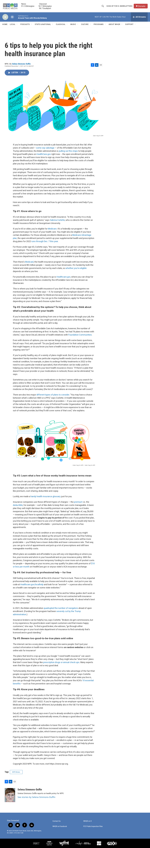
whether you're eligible (76, 268)
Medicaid (29, 262)
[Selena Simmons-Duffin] (10, 795)
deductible (18, 505)
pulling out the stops (68, 151)
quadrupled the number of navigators (61, 608)
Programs (99, 24)
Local (12, 24)
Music (73, 24)
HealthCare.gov (44, 154)
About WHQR (114, 24)
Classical (60, 24)
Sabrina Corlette (57, 220)
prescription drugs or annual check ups (61, 662)
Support (129, 24)
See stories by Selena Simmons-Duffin (36, 797)
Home (5, 24)
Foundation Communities (80, 335)
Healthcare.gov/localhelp (31, 584)
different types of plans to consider (52, 394)
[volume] (12, 17)
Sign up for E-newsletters (120, 6)
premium (78, 502)
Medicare (52, 228)
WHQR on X (87, 821)
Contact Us (56, 821)
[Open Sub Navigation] (17, 24)
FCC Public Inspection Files (93, 826)
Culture (85, 24)
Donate (141, 6)
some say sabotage (45, 148)
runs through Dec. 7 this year (44, 241)
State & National (43, 24)
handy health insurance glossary (46, 496)
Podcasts (25, 24)
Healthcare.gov (63, 277)
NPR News (16, 772)
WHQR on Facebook (59, 826)
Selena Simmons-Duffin (21, 64)
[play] (5, 17)
